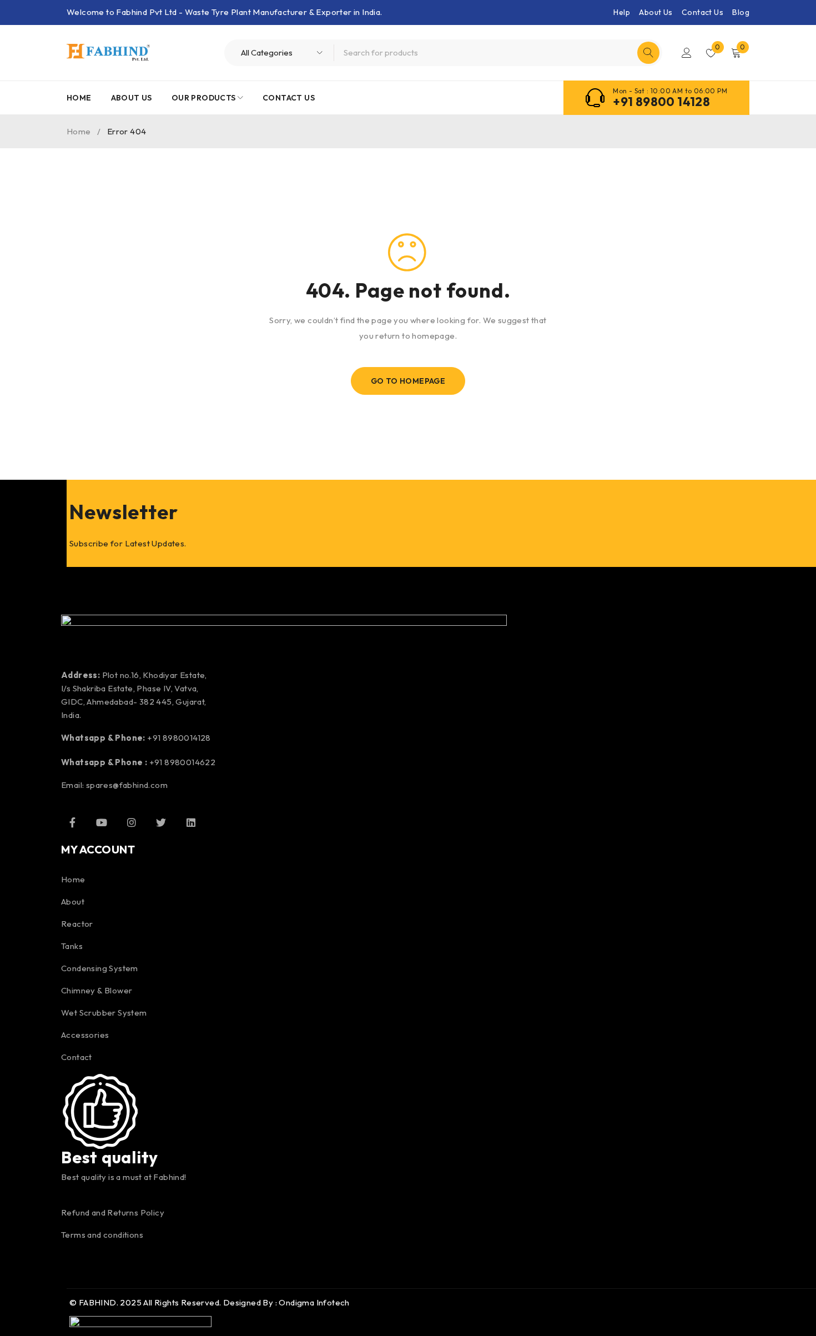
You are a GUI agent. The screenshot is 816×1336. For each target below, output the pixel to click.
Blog (740, 12)
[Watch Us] (101, 822)
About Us (655, 12)
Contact (76, 1057)
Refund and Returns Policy (112, 1212)
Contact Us (702, 12)
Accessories (85, 1034)
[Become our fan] (72, 822)
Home (79, 131)
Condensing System (99, 968)
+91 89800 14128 (661, 101)
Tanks (72, 946)
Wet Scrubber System (104, 1012)
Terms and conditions (102, 1234)
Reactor (77, 923)
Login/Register (686, 53)
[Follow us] (161, 822)
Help (621, 12)
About (72, 901)
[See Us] (131, 822)
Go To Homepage (408, 381)
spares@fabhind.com (127, 785)
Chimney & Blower (96, 990)
